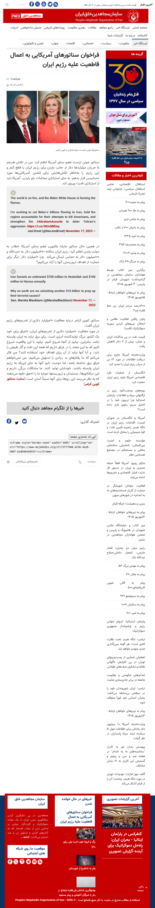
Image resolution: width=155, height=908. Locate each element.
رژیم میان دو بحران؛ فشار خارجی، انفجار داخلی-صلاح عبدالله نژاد (126, 553)
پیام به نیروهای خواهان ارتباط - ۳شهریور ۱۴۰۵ (126, 713)
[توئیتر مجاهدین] (37, 4)
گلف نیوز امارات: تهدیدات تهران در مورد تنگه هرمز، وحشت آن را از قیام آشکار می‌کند (126, 779)
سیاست (106, 43)
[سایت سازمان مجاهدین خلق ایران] (75, 16)
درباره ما (130, 35)
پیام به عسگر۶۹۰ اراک (132, 261)
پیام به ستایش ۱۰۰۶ (133, 604)
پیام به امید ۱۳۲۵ (134, 236)
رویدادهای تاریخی (54, 27)
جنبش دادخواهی (31, 27)
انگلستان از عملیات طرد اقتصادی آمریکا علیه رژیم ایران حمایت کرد (126, 378)
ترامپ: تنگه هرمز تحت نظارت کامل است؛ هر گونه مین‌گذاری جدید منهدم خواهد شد (126, 644)
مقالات (92, 27)
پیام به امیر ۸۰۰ (135, 613)
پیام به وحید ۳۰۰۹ (134, 253)
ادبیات (14, 27)
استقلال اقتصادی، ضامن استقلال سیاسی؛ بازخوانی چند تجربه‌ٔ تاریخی (126, 189)
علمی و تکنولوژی (33, 43)
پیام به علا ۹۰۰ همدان (132, 210)
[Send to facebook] (9, 421)
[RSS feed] (55, 4)
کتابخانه (142, 35)
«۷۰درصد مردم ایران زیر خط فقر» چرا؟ (126, 308)
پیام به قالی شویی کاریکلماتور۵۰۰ (126, 585)
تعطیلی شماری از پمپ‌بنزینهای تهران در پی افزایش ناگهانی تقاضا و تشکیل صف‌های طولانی (126, 662)
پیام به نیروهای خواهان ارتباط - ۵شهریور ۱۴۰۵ (126, 295)
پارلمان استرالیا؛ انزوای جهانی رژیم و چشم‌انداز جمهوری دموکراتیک (126, 626)
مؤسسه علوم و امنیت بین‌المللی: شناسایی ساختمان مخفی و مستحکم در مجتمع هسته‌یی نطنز (126, 447)
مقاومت (123, 43)
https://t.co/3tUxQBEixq (43, 226)
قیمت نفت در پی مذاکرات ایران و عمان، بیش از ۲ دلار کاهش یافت (126, 342)
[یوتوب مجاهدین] (43, 4)
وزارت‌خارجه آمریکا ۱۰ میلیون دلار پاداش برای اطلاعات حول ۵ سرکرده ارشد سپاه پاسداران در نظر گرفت (126, 731)
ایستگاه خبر (123, 27)
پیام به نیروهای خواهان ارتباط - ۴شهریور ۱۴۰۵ (126, 514)
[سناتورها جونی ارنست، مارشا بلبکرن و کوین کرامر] (53, 117)
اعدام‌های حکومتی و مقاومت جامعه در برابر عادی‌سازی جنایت (126, 677)
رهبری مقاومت (76, 27)
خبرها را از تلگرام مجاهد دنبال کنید (53, 408)
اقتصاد (70, 43)
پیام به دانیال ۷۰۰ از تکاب (130, 227)
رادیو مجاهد (106, 27)
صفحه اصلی (139, 27)
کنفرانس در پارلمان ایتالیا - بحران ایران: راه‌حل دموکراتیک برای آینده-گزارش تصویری (125, 843)
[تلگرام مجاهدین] (49, 4)
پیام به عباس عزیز (134, 219)
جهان (54, 43)
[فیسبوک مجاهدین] (31, 4)
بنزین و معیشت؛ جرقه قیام (128, 503)
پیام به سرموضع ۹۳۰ (132, 596)
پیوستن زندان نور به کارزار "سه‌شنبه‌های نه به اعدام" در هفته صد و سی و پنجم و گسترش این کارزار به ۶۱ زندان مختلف (126, 756)
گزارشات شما (115, 35)
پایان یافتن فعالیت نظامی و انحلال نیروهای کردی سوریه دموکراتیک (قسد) (126, 324)
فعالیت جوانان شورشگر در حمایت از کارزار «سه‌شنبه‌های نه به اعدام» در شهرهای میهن (126, 491)
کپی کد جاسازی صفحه (83, 437)
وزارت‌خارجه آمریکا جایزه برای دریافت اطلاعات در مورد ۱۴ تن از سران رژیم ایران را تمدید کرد (126, 360)
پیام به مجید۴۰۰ (135, 202)
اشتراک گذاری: (89, 422)
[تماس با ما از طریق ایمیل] (34, 861)
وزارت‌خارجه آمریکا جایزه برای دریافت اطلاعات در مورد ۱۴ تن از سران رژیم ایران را (100, 5)
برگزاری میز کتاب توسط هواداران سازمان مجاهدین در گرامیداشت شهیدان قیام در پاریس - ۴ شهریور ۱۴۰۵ (126, 277)
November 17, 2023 (79, 231)
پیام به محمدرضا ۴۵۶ (132, 244)
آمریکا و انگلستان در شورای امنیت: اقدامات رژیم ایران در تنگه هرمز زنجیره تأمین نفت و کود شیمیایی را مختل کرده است (126, 425)
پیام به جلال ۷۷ (135, 574)
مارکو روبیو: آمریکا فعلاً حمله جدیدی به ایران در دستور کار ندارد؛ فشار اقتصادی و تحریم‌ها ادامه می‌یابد (126, 470)
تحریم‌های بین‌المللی (27, 462)
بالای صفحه (141, 887)
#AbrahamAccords (50, 222)
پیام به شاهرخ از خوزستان (82, 869)
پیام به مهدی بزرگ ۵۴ (132, 566)
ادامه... (25, 837)
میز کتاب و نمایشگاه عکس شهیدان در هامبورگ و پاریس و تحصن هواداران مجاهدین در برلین (126, 532)
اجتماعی (87, 43)
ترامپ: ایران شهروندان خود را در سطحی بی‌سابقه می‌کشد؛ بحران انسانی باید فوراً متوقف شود (126, 695)
